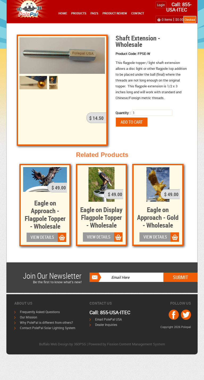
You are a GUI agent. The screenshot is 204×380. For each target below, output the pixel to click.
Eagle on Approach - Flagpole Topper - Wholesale (45, 214)
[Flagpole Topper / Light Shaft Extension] (62, 55)
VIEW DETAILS (42, 237)
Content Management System (142, 344)
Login (161, 5)
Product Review (115, 13)
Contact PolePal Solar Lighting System (47, 328)
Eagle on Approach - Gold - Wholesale (157, 217)
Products (78, 13)
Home (62, 13)
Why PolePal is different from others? (46, 322)
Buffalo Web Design (54, 344)
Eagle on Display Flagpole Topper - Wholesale (101, 217)
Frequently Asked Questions (40, 312)
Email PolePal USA (108, 319)
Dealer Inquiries (106, 324)
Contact (137, 13)
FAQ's (94, 13)
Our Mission (28, 317)
